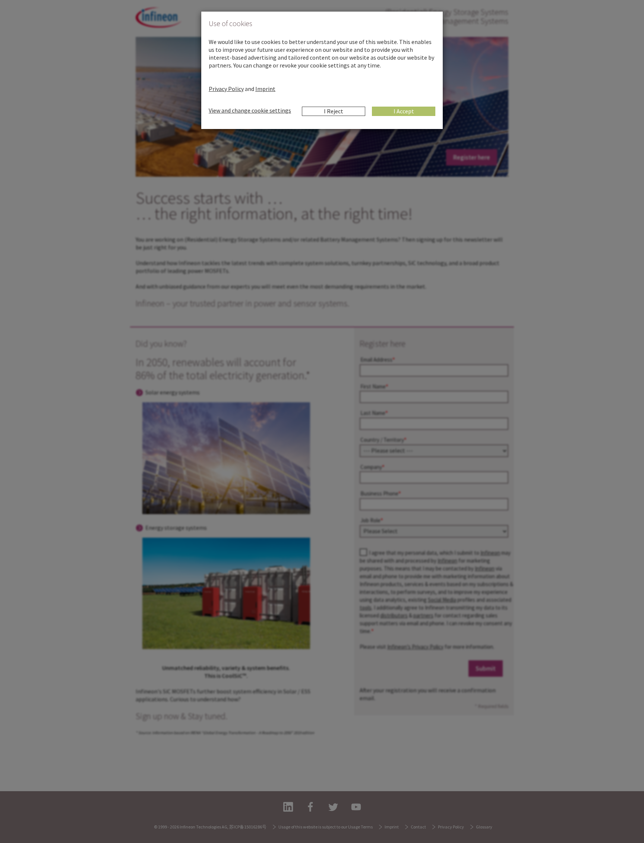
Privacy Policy (226, 88)
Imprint (265, 88)
